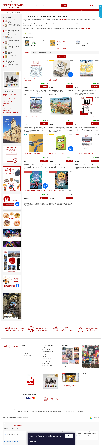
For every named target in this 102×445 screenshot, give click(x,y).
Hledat (64, 5)
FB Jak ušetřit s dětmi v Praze (48, 365)
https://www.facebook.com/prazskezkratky (31, 352)
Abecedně (51, 52)
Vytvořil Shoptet (96, 417)
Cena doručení (45, 353)
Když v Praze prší (61, 411)
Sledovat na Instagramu (72, 366)
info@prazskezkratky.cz (29, 348)
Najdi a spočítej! (33, 410)
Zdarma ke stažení (46, 356)
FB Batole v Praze (45, 363)
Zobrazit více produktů (61, 48)
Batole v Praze (6, 105)
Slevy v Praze (6, 103)
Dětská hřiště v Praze (70, 411)
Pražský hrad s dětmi (7, 108)
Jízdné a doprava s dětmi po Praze (10, 97)
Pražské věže (30, 411)
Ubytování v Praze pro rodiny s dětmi (41, 411)
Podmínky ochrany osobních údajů (49, 351)
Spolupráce (44, 354)
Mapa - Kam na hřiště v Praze (9, 106)
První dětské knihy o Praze (91, 410)
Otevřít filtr (61, 56)
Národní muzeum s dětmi (53, 410)
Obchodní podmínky (53, 1)
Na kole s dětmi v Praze (80, 410)
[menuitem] (4, 10)
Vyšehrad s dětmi (63, 410)
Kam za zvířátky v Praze (42, 410)
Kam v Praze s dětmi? (8, 410)
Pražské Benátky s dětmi (8, 101)
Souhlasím (69, 436)
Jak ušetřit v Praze (53, 411)
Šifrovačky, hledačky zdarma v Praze (22, 410)
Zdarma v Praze (6, 110)
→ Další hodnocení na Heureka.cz (11, 441)
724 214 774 (26, 350)
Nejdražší (34, 52)
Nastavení (33, 441)
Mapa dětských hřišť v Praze (48, 362)
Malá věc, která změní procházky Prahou (10, 95)
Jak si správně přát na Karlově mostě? (11, 112)
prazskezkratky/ (27, 355)
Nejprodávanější (42, 52)
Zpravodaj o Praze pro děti (47, 358)
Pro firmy (44, 1)
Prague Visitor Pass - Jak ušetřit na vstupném (10, 99)
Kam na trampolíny (71, 410)
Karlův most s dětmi (22, 411)
